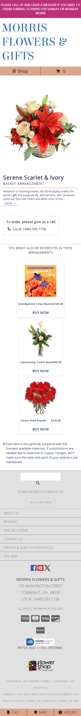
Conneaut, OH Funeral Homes (29, 681)
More (8, 203)
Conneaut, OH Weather (19, 694)
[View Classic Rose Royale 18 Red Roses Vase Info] (40, 397)
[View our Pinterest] (40, 570)
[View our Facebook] (34, 570)
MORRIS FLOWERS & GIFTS (34, 42)
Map (42, 712)
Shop (23, 71)
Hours (69, 712)
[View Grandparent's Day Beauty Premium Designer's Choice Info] (40, 281)
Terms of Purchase (41, 701)
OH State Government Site (59, 694)
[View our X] (47, 570)
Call (15, 712)
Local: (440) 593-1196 (40, 599)
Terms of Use (69, 701)
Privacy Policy (13, 701)
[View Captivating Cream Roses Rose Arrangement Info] (40, 339)
